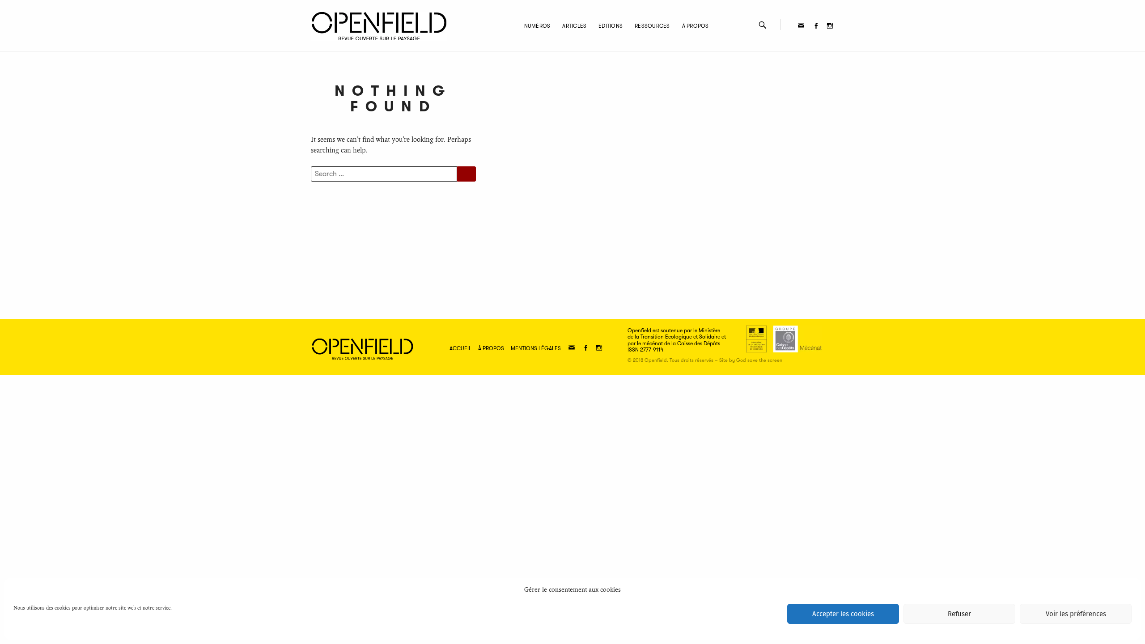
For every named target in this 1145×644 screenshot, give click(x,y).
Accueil (460, 348)
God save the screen (759, 360)
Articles (574, 26)
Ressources (652, 26)
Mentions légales (536, 348)
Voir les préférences (1076, 614)
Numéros (537, 26)
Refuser (959, 614)
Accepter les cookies (843, 614)
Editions (610, 26)
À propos (695, 26)
